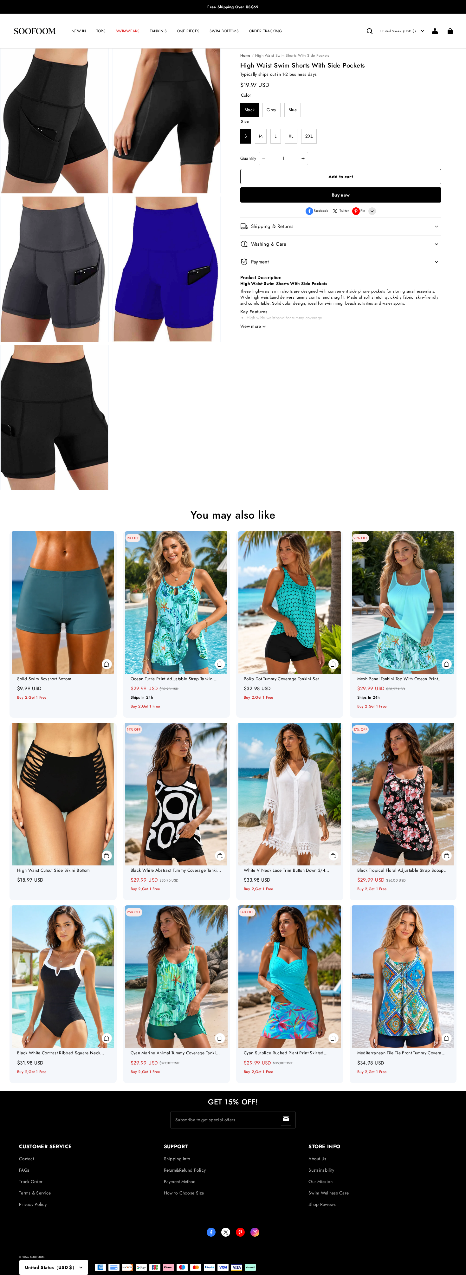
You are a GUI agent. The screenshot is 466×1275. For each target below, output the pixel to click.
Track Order (30, 1181)
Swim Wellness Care (328, 1193)
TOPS (101, 31)
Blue (292, 110)
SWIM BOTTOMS (224, 31)
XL (291, 136)
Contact (26, 1158)
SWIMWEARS (128, 31)
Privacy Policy (33, 1204)
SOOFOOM (37, 1257)
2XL (309, 136)
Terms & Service (35, 1193)
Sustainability (321, 1170)
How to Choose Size (184, 1193)
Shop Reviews (322, 1204)
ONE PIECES (188, 31)
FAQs (24, 1170)
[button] (369, 31)
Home (245, 55)
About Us (317, 1158)
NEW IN (79, 31)
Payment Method (180, 1181)
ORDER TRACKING (265, 31)
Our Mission (320, 1181)
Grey (271, 110)
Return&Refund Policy (185, 1170)
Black (249, 110)
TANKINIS (158, 31)
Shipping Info (177, 1158)
